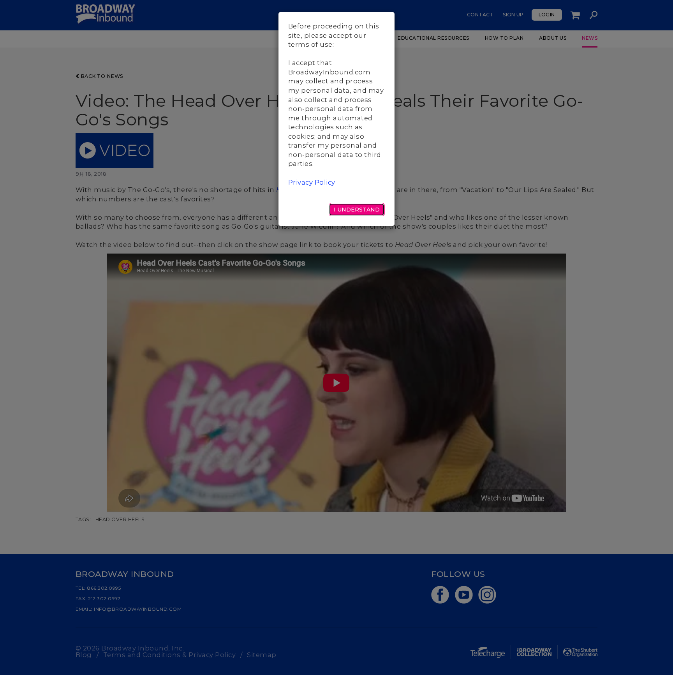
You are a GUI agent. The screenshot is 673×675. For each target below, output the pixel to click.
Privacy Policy (311, 182)
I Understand (357, 209)
